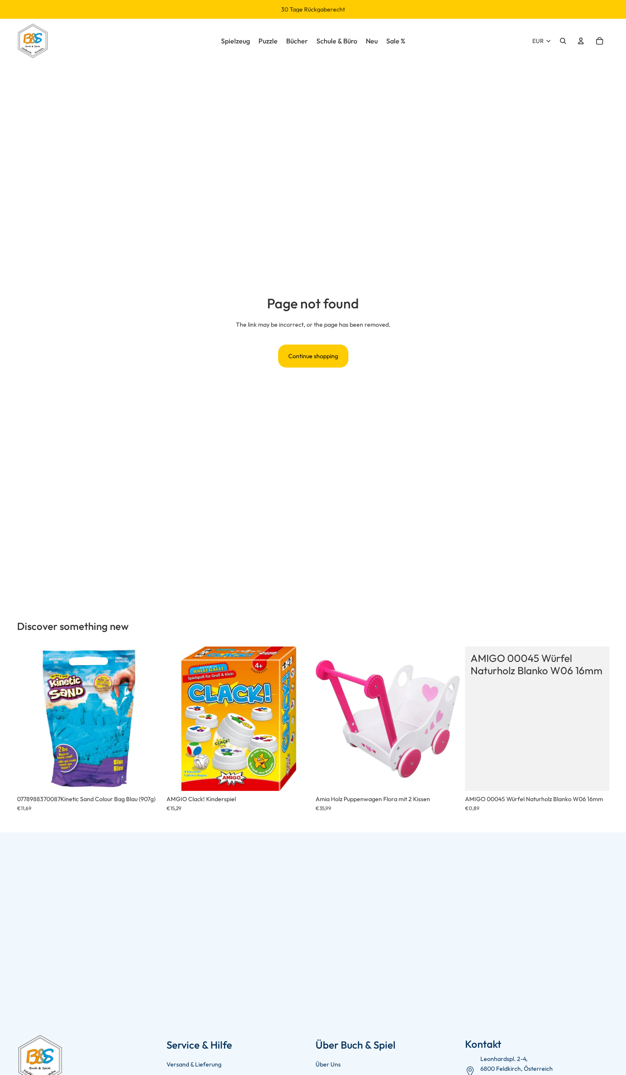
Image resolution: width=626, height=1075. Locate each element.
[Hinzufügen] (148, 777)
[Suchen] (563, 41)
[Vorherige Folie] (30, 719)
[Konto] (580, 41)
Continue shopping (313, 356)
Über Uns (328, 1064)
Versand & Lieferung (194, 1064)
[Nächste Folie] (148, 719)
